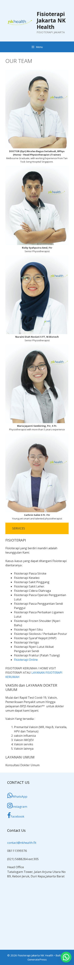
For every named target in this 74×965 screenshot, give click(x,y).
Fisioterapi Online (26, 660)
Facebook (17, 816)
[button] (66, 957)
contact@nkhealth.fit (21, 843)
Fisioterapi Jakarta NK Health (51, 20)
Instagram (19, 806)
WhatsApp (19, 796)
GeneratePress (37, 959)
